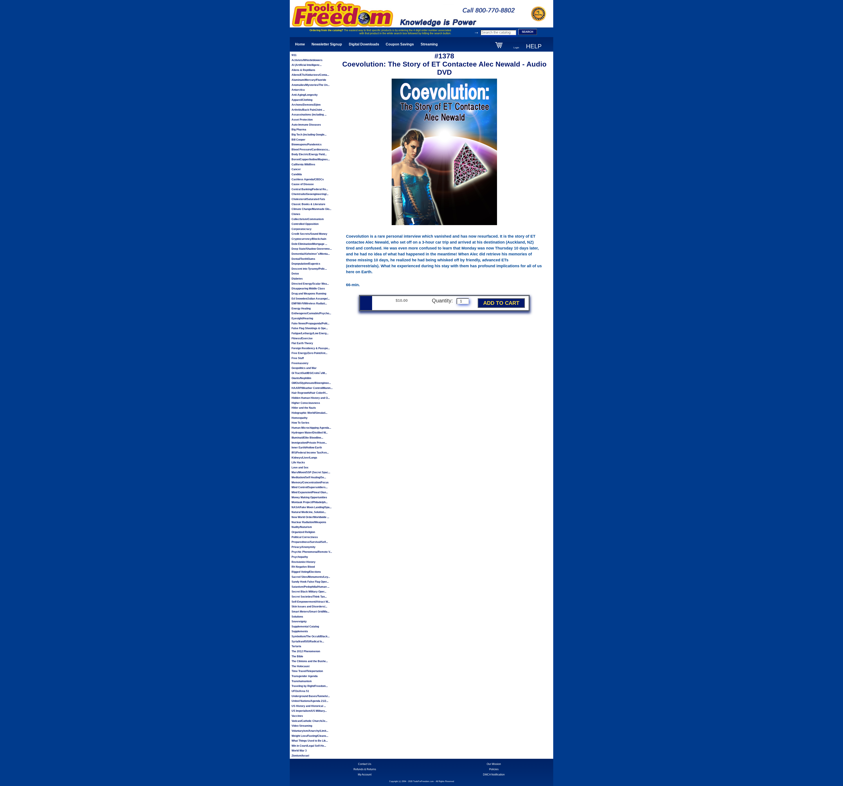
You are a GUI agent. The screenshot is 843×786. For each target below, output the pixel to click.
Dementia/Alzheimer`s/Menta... (311, 253)
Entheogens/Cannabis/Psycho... (311, 313)
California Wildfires (303, 164)
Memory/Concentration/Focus (310, 482)
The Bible (297, 656)
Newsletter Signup (327, 44)
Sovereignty (299, 621)
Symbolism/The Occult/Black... (311, 636)
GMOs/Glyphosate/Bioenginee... (311, 383)
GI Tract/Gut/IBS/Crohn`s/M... (309, 373)
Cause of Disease (303, 184)
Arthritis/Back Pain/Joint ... (308, 109)
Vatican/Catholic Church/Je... (309, 721)
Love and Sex (300, 467)
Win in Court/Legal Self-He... (309, 745)
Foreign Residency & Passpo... (311, 348)
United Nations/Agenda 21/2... (310, 701)
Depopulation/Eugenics (306, 263)
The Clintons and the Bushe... (310, 661)
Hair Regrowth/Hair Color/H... (310, 392)
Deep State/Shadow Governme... (312, 248)
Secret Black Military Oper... (309, 591)
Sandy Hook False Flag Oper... (310, 581)
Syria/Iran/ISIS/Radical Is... (308, 641)
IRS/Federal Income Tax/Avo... (310, 452)
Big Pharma (299, 129)
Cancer (296, 169)
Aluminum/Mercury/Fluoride (309, 79)
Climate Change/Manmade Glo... (311, 209)
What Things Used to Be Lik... (310, 740)
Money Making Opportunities (309, 497)
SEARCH (527, 31)
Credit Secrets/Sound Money (309, 233)
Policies (494, 769)
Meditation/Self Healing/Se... (309, 477)
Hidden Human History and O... (311, 397)
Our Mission (494, 764)
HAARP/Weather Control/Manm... (312, 388)
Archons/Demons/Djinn (306, 104)
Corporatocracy (302, 229)
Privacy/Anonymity (303, 547)
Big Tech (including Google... (309, 134)
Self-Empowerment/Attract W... (311, 601)
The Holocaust (301, 666)
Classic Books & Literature (308, 204)
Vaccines (297, 715)
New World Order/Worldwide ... (310, 517)
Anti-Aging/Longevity (305, 94)
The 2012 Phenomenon (306, 651)
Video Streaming (302, 725)
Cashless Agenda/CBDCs (308, 179)
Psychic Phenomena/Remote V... (312, 551)
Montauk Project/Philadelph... (310, 502)
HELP (534, 46)
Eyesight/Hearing (302, 318)
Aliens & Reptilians (303, 70)
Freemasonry (300, 363)
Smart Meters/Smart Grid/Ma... (310, 611)
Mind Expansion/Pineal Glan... (310, 492)
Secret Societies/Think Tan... (309, 596)
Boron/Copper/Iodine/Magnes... (311, 159)
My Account (364, 774)
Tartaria (296, 646)
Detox (295, 273)
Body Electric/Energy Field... (309, 154)
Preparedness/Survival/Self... (310, 542)
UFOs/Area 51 (300, 691)
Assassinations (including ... (309, 114)
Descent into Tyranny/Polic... (309, 268)
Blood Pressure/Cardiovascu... (311, 149)
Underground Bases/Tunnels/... (311, 696)
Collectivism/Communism (308, 219)
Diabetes (297, 278)
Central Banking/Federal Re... (310, 189)
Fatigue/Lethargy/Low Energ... (310, 333)
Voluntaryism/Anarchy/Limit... (310, 730)
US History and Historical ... (309, 706)
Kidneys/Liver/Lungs (304, 457)
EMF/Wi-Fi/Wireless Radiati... (309, 303)
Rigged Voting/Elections (306, 571)
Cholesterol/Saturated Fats (308, 199)
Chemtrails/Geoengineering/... (310, 194)
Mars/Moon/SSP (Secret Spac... (311, 472)
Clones (296, 214)
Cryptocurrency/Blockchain (309, 238)
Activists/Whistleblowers (307, 60)
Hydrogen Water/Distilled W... (310, 432)
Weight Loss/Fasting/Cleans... (310, 735)
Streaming (429, 44)
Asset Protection (302, 119)
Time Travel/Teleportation (307, 671)
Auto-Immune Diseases (306, 124)
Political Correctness (305, 537)
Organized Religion (303, 532)
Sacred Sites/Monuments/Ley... (311, 576)
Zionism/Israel (300, 755)
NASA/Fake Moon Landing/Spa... (311, 507)
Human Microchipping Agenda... (311, 427)
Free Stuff (298, 358)
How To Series (300, 422)
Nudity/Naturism (302, 527)
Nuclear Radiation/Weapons (309, 522)
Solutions (297, 616)
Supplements (300, 631)
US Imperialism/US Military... (309, 710)
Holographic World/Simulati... (309, 412)
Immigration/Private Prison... (309, 442)
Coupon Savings (400, 44)
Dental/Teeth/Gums (303, 258)
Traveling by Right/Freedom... (310, 686)
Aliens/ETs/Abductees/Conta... (310, 74)
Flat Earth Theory (302, 343)
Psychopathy (300, 556)
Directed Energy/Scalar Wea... (310, 283)
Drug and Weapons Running (309, 293)
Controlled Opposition (305, 224)
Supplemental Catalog (305, 626)
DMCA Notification (494, 774)
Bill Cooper (298, 139)
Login (516, 47)
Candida (297, 174)
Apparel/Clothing (302, 99)
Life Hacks (298, 462)
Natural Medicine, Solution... (309, 512)
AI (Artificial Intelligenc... (307, 65)
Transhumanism (302, 681)
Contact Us (364, 764)
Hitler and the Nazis (304, 407)
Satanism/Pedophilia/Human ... (310, 586)
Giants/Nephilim (301, 378)
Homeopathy (300, 417)
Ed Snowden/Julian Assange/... (311, 298)
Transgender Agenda (305, 676)
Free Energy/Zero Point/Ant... (309, 353)
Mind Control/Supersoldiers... (310, 487)
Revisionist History (303, 562)
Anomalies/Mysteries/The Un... (311, 85)
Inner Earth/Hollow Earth (307, 447)
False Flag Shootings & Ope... (310, 328)
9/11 (294, 55)
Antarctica (298, 89)
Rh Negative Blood (303, 566)
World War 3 (299, 750)
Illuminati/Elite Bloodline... (307, 437)
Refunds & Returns (364, 769)
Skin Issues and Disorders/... (309, 606)
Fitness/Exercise (302, 338)
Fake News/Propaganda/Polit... (310, 323)
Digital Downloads (364, 44)
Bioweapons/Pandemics (307, 144)
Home (300, 44)
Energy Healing (301, 308)
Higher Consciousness (306, 403)
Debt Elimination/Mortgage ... (309, 244)
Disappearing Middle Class (308, 288)
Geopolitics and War (304, 368)
